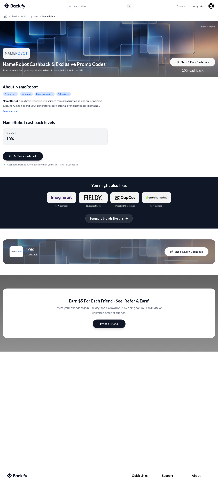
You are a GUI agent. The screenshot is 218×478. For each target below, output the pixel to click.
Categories (197, 5)
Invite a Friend (109, 323)
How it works (208, 26)
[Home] (5, 16)
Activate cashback (25, 156)
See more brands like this (107, 218)
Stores (181, 5)
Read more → (10, 111)
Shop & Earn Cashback (195, 62)
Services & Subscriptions (25, 16)
